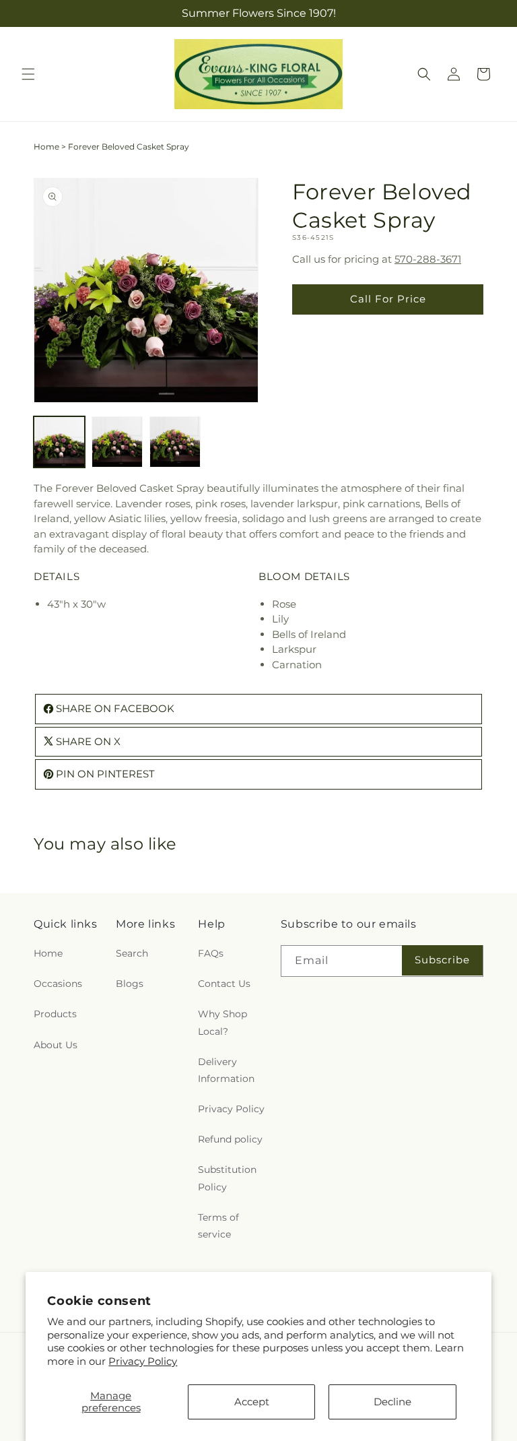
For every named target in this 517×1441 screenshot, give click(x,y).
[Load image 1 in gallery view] (59, 442)
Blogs (129, 984)
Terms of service (218, 1225)
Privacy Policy (142, 1361)
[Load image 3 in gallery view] (175, 442)
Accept (251, 1401)
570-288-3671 (427, 259)
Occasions (58, 984)
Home (46, 146)
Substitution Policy (227, 1177)
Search (132, 953)
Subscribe (442, 959)
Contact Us (224, 984)
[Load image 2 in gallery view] (117, 442)
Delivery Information (226, 1070)
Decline (392, 1401)
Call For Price (388, 298)
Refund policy (230, 1139)
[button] (28, 74)
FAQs (210, 953)
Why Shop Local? (222, 1022)
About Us (55, 1045)
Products (55, 1014)
